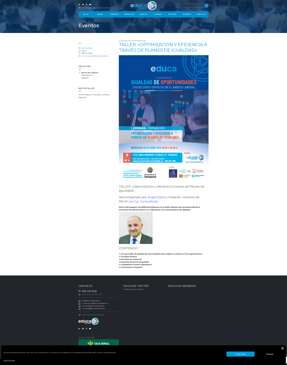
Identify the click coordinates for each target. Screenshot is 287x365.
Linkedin (79, 4)
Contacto (201, 14)
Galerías (187, 14)
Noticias (172, 14)
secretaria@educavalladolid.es (93, 306)
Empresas (114, 14)
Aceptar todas (240, 354)
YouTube (90, 4)
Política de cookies (9, 360)
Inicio (85, 14)
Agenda (157, 14)
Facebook (86, 4)
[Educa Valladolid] (144, 5)
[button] (282, 348)
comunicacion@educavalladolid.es (95, 56)
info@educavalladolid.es (105, 8)
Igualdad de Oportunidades (132, 41)
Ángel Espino (157, 197)
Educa (100, 14)
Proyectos (129, 14)
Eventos (143, 14)
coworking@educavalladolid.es (93, 308)
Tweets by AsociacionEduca (133, 289)
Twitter (83, 4)
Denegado (269, 354)
